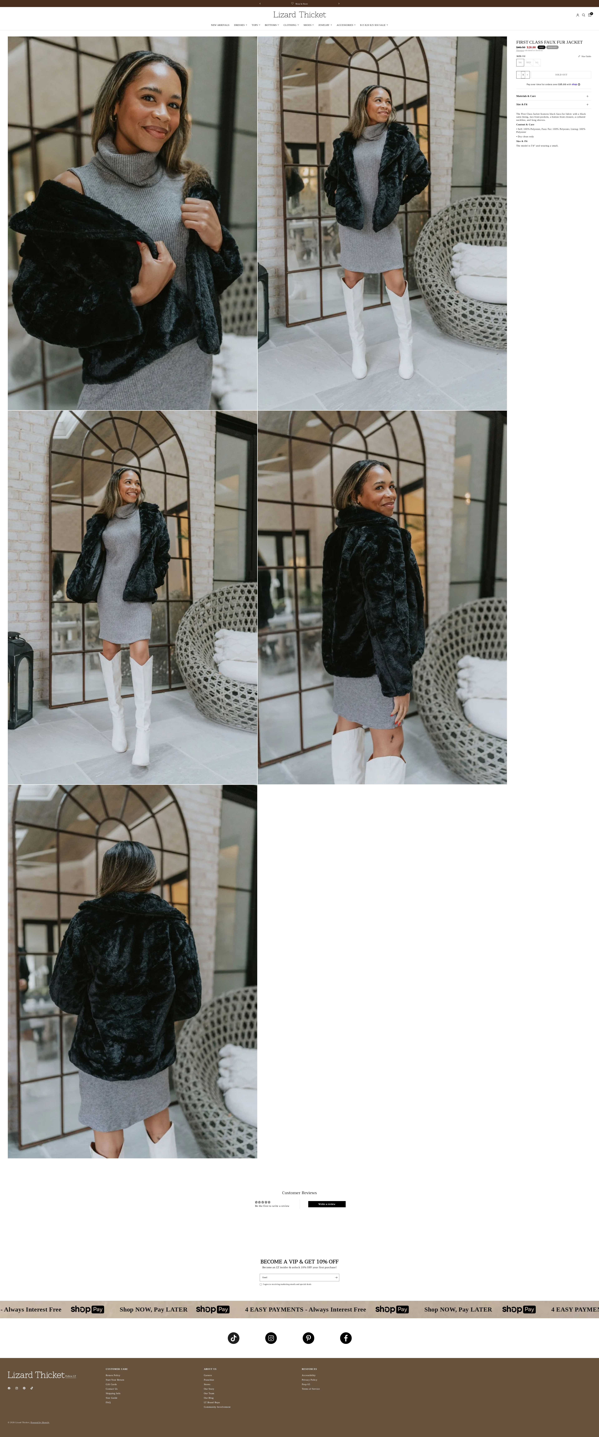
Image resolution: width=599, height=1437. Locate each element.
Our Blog (209, 1398)
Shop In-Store (337, 4)
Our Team (209, 1393)
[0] (589, 15)
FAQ (108, 1402)
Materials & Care (526, 96)
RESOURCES (309, 1369)
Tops (255, 25)
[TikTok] (34, 1388)
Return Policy (113, 1375)
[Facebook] (11, 1388)
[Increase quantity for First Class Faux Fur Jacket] (527, 74)
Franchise (209, 1380)
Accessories (345, 25)
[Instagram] (18, 1388)
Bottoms (271, 25)
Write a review (327, 1204)
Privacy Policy (309, 1380)
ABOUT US (210, 1369)
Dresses (239, 25)
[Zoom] (251, 43)
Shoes (307, 25)
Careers (208, 1375)
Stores (207, 1384)
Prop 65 (306, 1384)
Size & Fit (521, 104)
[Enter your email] (336, 1277)
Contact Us (112, 1389)
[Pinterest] (26, 1388)
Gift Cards (111, 1384)
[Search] (584, 15)
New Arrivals (220, 25)
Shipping (520, 50)
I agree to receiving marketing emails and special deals (287, 1284)
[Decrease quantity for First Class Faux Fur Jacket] (518, 74)
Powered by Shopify (40, 1422)
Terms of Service (311, 1389)
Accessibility (309, 1375)
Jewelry (324, 25)
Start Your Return (115, 1380)
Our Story (209, 1389)
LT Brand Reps (212, 1402)
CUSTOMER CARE (117, 1369)
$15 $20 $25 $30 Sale (373, 25)
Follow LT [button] (70, 1376)
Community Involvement (217, 1407)
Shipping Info (113, 1393)
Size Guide (111, 1398)
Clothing (290, 25)
